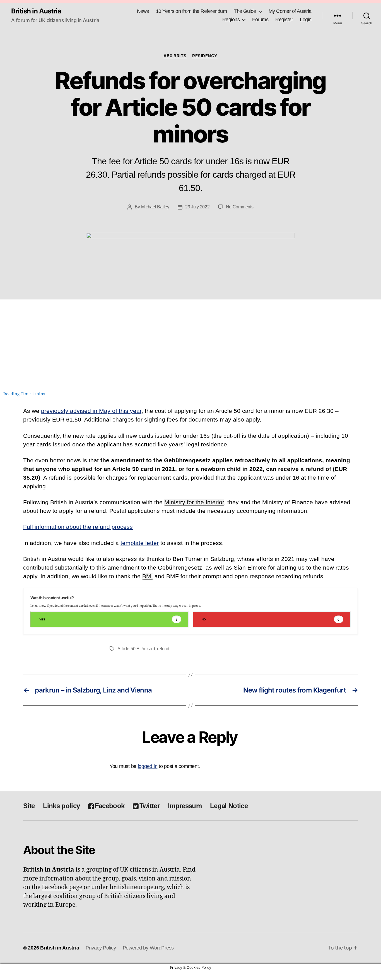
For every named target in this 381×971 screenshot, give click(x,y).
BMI (147, 576)
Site (29, 806)
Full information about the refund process (78, 526)
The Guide (245, 11)
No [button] (271, 619)
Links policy (61, 806)
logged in (148, 766)
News (143, 11)
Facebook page (62, 887)
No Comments (240, 206)
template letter (139, 543)
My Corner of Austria (290, 11)
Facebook (109, 806)
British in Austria (36, 11)
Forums (260, 19)
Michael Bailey (155, 206)
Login (306, 19)
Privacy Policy (101, 948)
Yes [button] (108, 619)
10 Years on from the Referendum (191, 11)
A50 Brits (175, 55)
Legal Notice (229, 806)
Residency (205, 55)
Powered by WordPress (148, 948)
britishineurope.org (137, 887)
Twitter (149, 806)
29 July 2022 (197, 206)
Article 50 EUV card (136, 648)
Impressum (185, 806)
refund (163, 648)
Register (284, 19)
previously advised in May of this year (91, 411)
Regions (231, 19)
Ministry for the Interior (194, 502)
